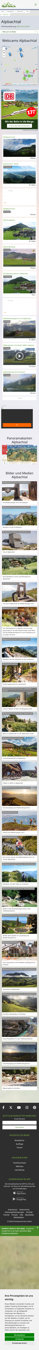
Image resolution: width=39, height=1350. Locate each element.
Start (2, 11)
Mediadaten (19, 1217)
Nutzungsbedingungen (14, 1212)
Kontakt (29, 1212)
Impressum (12, 1209)
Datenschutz (24, 1209)
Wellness (19, 1166)
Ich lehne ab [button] (19, 1339)
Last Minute (19, 1170)
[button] (10, 54)
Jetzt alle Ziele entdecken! (20, 126)
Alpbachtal (5, 14)
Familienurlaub (19, 1163)
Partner (7, 1215)
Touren (19, 1147)
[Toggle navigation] (35, 4)
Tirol (27, 11)
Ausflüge (19, 1144)
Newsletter (29, 1215)
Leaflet (15, 84)
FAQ (21, 1215)
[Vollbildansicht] (4, 48)
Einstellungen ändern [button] (19, 1343)
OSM (20, 84)
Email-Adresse (19, 1119)
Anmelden (20, 1127)
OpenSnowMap (26, 84)
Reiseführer (10, 11)
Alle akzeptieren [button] (19, 1335)
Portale (15, 1215)
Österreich (20, 11)
